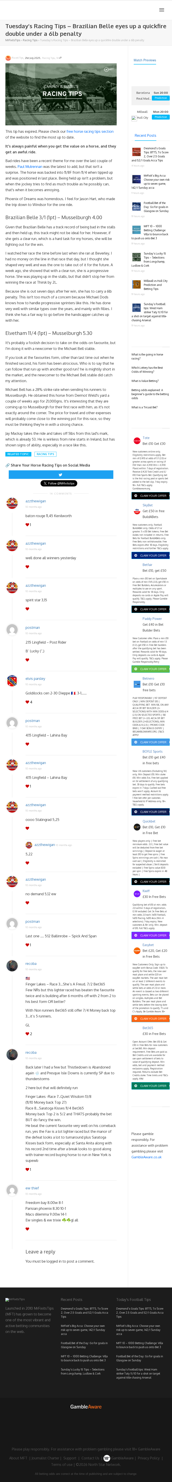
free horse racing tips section (90, 131)
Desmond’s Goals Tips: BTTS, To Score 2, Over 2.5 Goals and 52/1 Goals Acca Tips (84, 1312)
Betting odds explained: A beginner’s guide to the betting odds (150, 394)
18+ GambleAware (146, 1449)
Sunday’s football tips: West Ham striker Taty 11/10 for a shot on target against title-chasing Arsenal (149, 312)
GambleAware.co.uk (146, 1157)
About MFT (18, 1458)
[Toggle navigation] (162, 10)
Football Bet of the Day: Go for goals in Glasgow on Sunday (156, 207)
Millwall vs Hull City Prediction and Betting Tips (156, 285)
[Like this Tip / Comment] (28, 525)
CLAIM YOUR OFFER (153, 495)
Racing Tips (30, 40)
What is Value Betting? (145, 381)
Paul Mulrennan (30, 166)
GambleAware (122, 1458)
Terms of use (62, 1464)
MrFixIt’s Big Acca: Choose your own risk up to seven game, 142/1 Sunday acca (83, 1330)
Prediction (161, 98)
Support (69, 1458)
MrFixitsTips (12, 40)
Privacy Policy (149, 1458)
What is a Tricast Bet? (144, 407)
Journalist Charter (45, 1458)
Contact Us (90, 1458)
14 (57, 58)
